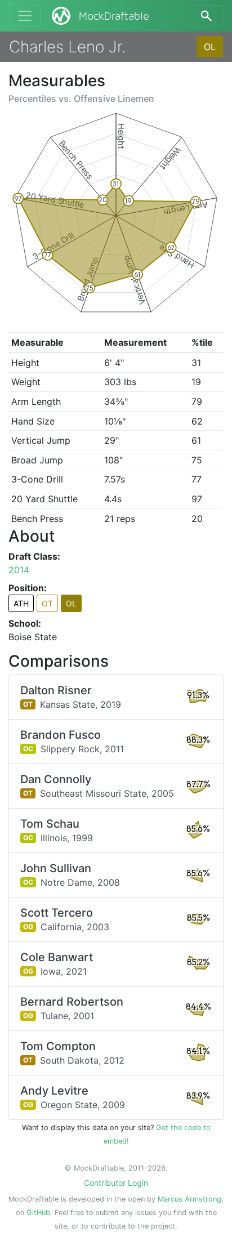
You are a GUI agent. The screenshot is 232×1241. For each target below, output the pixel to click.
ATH (21, 603)
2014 (18, 569)
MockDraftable (114, 16)
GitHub (38, 1212)
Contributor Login (116, 1183)
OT (47, 603)
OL (210, 46)
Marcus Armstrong (189, 1199)
